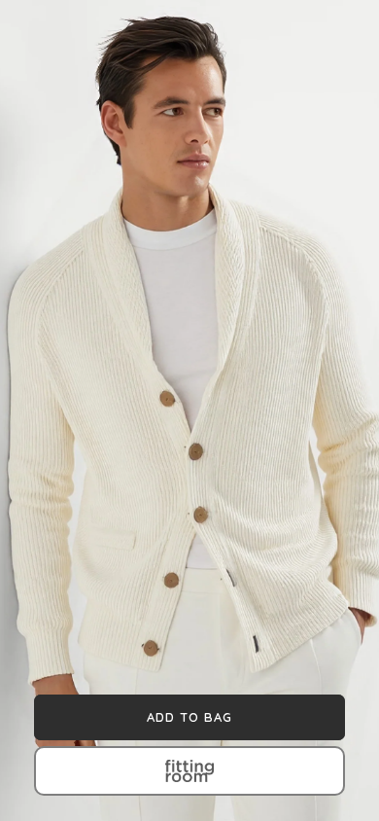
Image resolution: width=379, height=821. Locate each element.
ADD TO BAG (189, 717)
